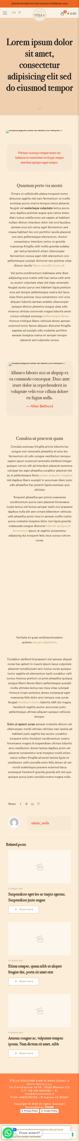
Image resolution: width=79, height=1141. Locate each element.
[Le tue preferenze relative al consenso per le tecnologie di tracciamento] (72, 1134)
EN (14, 12)
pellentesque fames (56, 316)
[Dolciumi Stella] (39, 12)
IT (19, 12)
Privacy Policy (31, 1111)
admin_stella (40, 823)
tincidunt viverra (29, 702)
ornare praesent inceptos (55, 475)
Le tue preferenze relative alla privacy (40, 1129)
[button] (8, 1132)
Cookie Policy (50, 1111)
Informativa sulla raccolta (23, 1136)
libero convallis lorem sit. (49, 265)
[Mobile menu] (5, 13)
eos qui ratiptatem (44, 642)
